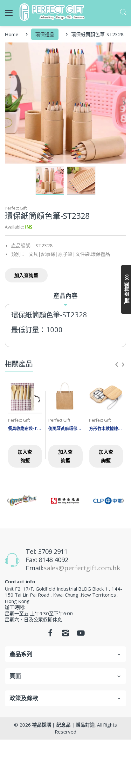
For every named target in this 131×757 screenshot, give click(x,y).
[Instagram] (65, 634)
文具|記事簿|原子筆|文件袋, (60, 254)
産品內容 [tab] (65, 296)
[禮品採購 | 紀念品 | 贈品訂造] (53, 12)
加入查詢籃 (26, 275)
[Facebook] (50, 634)
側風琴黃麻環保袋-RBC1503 (65, 428)
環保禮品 (44, 34)
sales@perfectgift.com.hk (82, 568)
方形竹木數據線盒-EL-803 (106, 428)
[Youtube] (81, 634)
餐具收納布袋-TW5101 (25, 428)
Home (11, 34)
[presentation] (117, 364)
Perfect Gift (16, 208)
